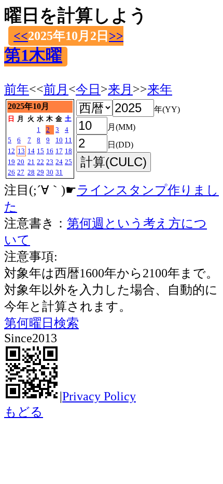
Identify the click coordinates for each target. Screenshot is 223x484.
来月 (120, 89)
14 (31, 151)
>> (116, 36)
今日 (88, 89)
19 (11, 162)
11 (68, 140)
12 (11, 151)
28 (31, 172)
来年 (159, 89)
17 (59, 151)
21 (31, 162)
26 (11, 172)
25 (68, 162)
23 (49, 162)
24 (59, 162)
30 (49, 172)
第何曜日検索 (41, 323)
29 (40, 172)
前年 (16, 89)
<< (20, 36)
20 (20, 162)
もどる (23, 412)
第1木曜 (33, 55)
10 (59, 140)
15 (40, 151)
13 (21, 151)
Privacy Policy (99, 396)
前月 (56, 89)
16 (49, 151)
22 (40, 162)
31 (59, 172)
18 (68, 151)
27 (20, 172)
